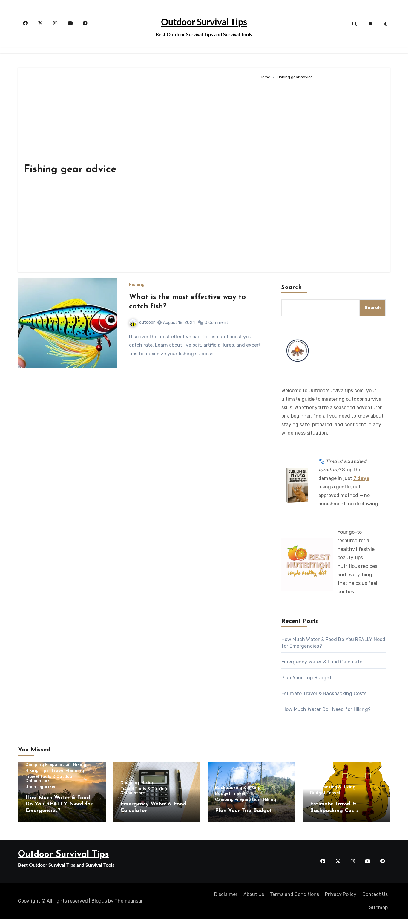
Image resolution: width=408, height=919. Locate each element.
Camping (129, 783)
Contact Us (375, 894)
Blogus (99, 901)
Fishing (137, 285)
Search (291, 287)
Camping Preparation (48, 765)
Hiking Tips (37, 771)
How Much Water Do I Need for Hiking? (326, 709)
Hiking (79, 765)
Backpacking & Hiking (237, 788)
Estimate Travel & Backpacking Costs (324, 693)
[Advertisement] (320, 173)
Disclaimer (225, 894)
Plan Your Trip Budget (306, 678)
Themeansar (128, 901)
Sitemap (378, 907)
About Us (253, 894)
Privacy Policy (340, 894)
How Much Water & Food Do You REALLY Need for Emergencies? (59, 804)
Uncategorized (41, 787)
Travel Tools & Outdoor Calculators (49, 779)
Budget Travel (230, 794)
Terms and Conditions (294, 894)
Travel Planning (67, 771)
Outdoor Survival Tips (204, 22)
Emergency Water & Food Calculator (322, 662)
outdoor (147, 322)
